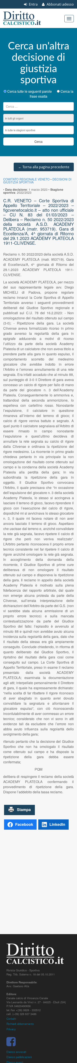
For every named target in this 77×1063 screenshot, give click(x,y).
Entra (33, 4)
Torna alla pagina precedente (43, 167)
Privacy (11, 1029)
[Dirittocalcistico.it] (28, 18)
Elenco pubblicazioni (19, 1057)
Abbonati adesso (60, 4)
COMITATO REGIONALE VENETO (26, 179)
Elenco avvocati (16, 1052)
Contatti (11, 1019)
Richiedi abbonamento (20, 1024)
